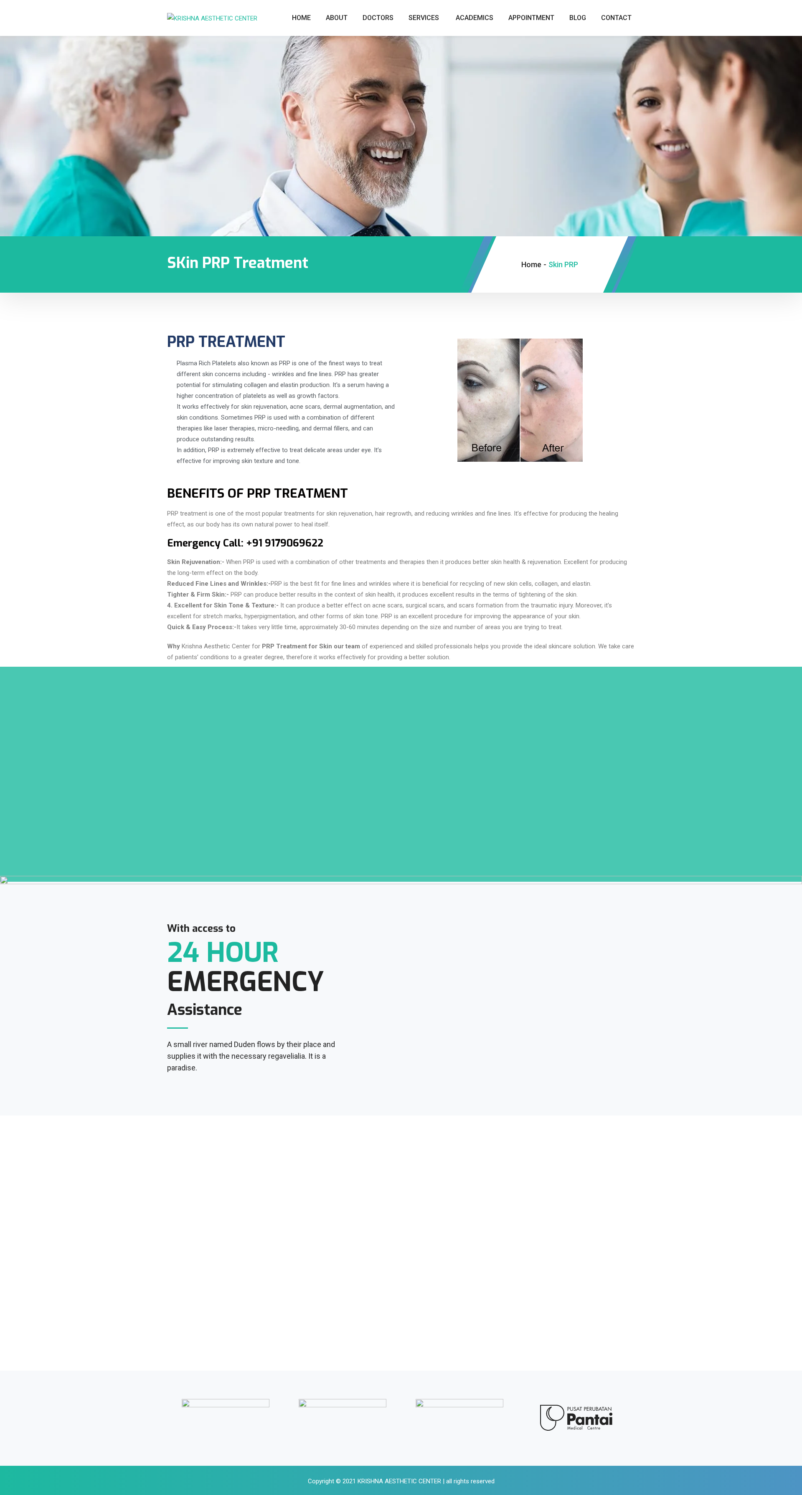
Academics (474, 18)
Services (424, 18)
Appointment (531, 18)
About (337, 18)
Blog (577, 18)
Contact (616, 18)
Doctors (378, 18)
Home (301, 18)
